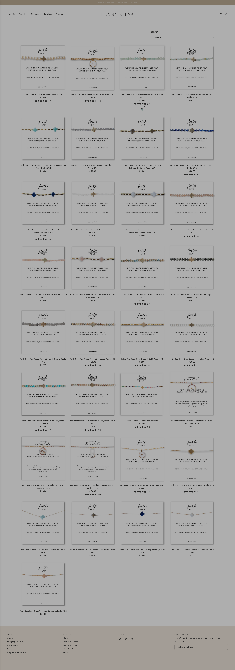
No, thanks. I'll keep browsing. (133, 358)
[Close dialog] (162, 308)
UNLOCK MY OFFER (133, 352)
